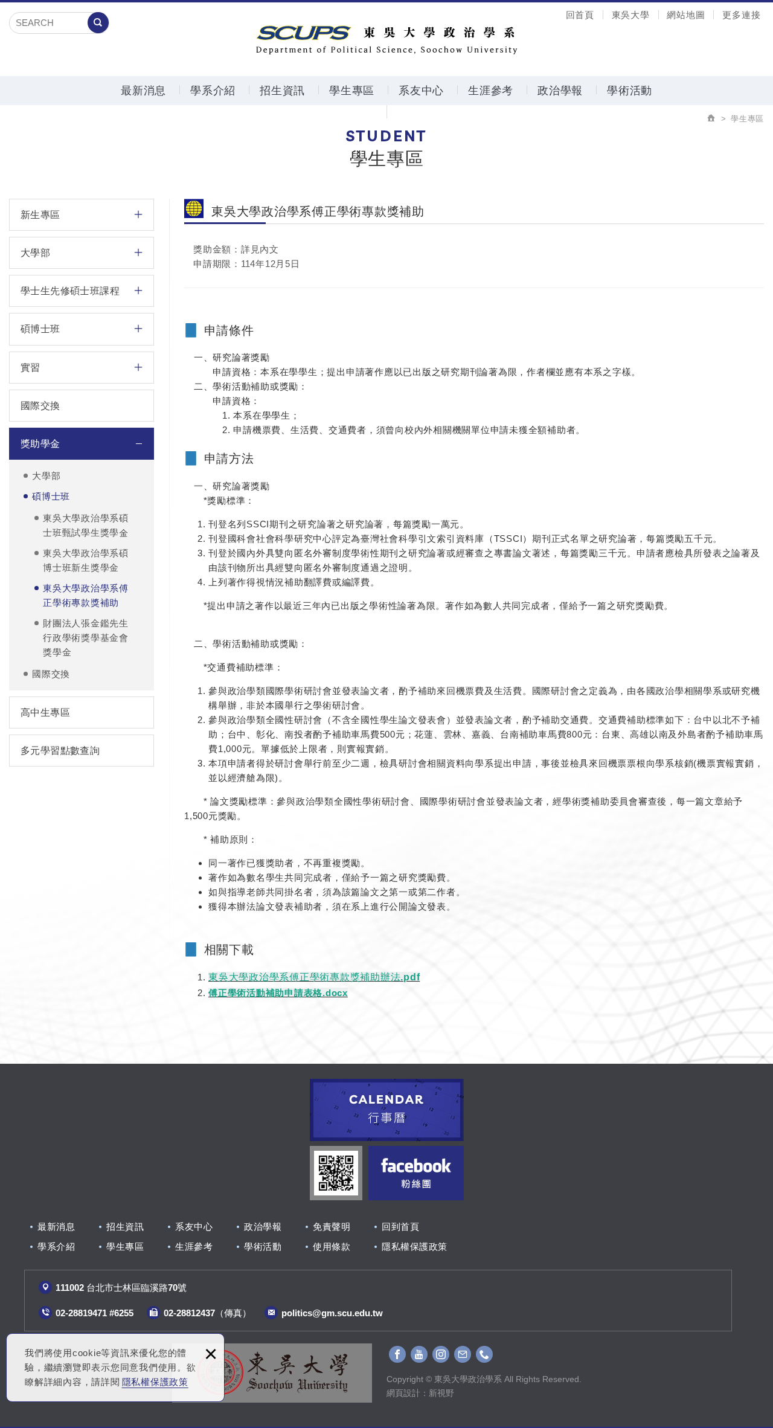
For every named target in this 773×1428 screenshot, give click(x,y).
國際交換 (40, 405)
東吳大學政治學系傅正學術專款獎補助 (86, 595)
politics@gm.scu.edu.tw (332, 1313)
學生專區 (351, 91)
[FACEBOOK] (397, 1354)
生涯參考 (490, 91)
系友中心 (421, 91)
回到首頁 (400, 1226)
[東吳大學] (272, 1373)
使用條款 (331, 1246)
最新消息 (143, 91)
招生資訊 (282, 91)
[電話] (484, 1354)
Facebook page (415, 1173)
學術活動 (629, 91)
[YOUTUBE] (419, 1354)
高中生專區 (45, 712)
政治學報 (560, 91)
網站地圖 (686, 15)
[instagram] (440, 1354)
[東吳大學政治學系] (386, 38)
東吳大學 (631, 15)
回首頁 (580, 15)
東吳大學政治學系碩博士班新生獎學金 (86, 560)
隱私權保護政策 (155, 1382)
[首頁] (711, 118)
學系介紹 (213, 91)
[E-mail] (462, 1354)
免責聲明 (331, 1226)
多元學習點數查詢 (60, 750)
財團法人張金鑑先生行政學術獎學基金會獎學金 (86, 637)
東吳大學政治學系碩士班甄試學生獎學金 (86, 525)
